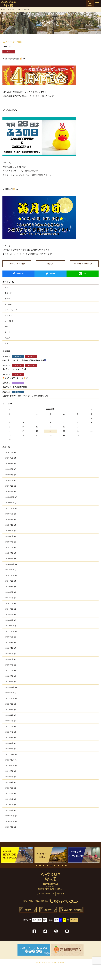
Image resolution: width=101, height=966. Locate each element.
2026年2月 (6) (11, 486)
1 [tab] (36, 865)
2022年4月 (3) (11, 732)
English (74, 920)
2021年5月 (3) (11, 793)
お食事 (7, 299)
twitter (52, 273)
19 (50, 431)
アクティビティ (11, 310)
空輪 (6, 343)
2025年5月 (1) (11, 536)
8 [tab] (62, 865)
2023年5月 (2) (11, 659)
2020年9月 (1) (11, 827)
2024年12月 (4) (11, 564)
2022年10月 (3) (11, 698)
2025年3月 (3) (11, 547)
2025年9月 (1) (11, 514)
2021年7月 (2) (11, 782)
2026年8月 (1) (11, 452)
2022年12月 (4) (11, 687)
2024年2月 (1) (11, 614)
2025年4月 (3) (11, 542)
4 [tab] (47, 865)
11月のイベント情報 (17, 263)
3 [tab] (43, 865)
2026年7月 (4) (11, 458)
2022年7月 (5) (11, 715)
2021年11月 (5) (11, 760)
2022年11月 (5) (11, 693)
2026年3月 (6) (11, 480)
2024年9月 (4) (11, 581)
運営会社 (60, 894)
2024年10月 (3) (11, 575)
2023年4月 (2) (11, 665)
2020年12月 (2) (11, 816)
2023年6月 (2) (11, 654)
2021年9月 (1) (11, 771)
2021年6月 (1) (11, 788)
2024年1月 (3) (11, 620)
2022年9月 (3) (11, 704)
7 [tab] (58, 865)
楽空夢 (7, 338)
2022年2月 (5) (11, 743)
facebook (20, 273)
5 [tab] (51, 865)
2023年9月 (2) (11, 637)
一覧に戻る (50, 263)
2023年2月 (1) (11, 676)
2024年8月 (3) (11, 587)
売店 (6, 327)
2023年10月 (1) (11, 631)
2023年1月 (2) (11, 682)
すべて (7, 287)
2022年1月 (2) (11, 749)
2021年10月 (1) (11, 766)
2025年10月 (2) (11, 508)
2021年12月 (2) (11, 754)
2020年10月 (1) (11, 821)
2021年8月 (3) (11, 777)
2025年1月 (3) (11, 559)
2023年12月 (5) (11, 626)
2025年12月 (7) (11, 497)
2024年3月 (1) (11, 609)
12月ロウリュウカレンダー (83, 263)
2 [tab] (40, 865)
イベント (8, 315)
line (84, 273)
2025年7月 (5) (11, 525)
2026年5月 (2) (11, 469)
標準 (40, 920)
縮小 (45, 920)
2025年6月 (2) (11, 531)
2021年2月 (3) (11, 805)
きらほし (8, 304)
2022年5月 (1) (11, 726)
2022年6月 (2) (11, 721)
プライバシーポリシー (45, 894)
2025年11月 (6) (11, 503)
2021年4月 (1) (11, 799)
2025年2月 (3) (11, 553)
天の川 (7, 332)
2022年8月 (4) (11, 710)
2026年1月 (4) (11, 491)
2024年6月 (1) (11, 592)
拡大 (34, 920)
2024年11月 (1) (11, 570)
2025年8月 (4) (11, 519)
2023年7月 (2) (11, 648)
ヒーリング (9, 321)
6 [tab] (54, 865)
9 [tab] (66, 865)
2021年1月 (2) (11, 810)
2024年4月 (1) (11, 603)
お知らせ (8, 293)
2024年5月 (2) (11, 598)
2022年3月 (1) (11, 738)
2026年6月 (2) (11, 464)
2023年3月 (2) (11, 670)
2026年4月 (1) (11, 475)
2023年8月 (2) (11, 643)
